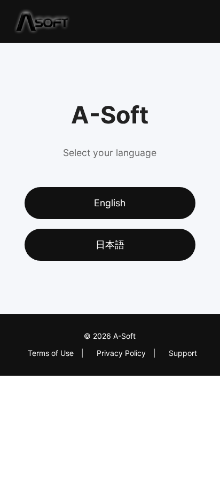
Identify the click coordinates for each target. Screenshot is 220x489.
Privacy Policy (121, 353)
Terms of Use (51, 353)
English (109, 202)
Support (183, 353)
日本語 (110, 244)
